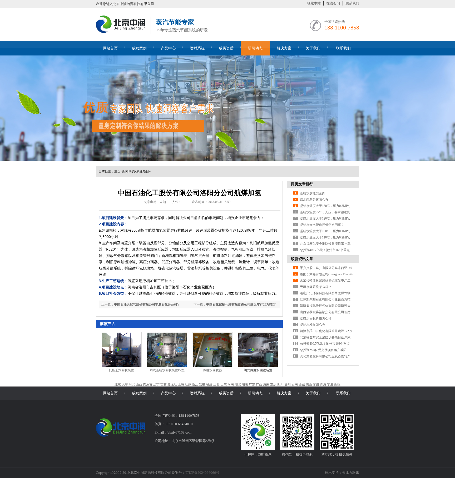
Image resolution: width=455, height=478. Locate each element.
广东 (252, 384)
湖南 (245, 384)
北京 (118, 384)
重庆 (273, 384)
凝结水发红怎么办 (312, 193)
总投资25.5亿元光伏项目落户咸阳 (323, 350)
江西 (216, 384)
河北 (132, 384)
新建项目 (142, 171)
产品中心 (168, 48)
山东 (223, 384)
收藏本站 (314, 3)
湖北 (238, 384)
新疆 (337, 384)
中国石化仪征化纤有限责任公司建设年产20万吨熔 (241, 304)
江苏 (188, 384)
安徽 (202, 384)
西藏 (302, 384)
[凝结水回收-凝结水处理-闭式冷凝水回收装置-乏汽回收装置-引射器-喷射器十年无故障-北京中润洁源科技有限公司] (120, 32)
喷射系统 (197, 48)
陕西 (309, 384)
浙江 (195, 384)
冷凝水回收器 (212, 370)
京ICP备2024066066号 (202, 473)
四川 (280, 384)
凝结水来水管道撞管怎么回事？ (322, 225)
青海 (323, 384)
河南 (231, 384)
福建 (209, 384)
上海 (181, 384)
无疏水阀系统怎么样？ (316, 287)
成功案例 (139, 48)
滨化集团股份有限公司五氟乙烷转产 (325, 356)
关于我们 (313, 48)
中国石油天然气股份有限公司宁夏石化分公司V (147, 304)
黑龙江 (172, 384)
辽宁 (156, 384)
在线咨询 (333, 3)
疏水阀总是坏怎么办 (314, 199)
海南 (266, 384)
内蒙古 (147, 384)
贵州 (287, 384)
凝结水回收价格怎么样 (316, 318)
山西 (139, 384)
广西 (259, 384)
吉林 (163, 384)
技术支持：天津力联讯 (342, 473)
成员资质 (226, 48)
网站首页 (110, 48)
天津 (125, 384)
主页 (117, 171)
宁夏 (330, 384)
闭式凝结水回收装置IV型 (167, 370)
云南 (294, 384)
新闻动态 (255, 48)
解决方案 (284, 48)
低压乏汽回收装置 (121, 370)
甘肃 (316, 384)
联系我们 (352, 3)
